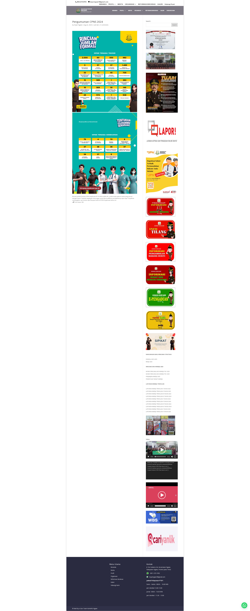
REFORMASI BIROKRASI (147, 4)
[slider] (160, 456)
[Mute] (172, 457)
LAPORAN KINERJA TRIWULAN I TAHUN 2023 (158, 389)
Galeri (112, 582)
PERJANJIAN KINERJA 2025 (153, 376)
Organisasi (114, 576)
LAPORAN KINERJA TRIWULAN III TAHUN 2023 (158, 394)
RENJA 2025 (149, 362)
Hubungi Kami (170, 4)
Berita (113, 570)
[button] (162, 450)
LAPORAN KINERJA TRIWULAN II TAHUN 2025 (158, 411)
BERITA (120, 4)
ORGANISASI (129, 4)
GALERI (160, 4)
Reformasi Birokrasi (117, 579)
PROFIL (111, 4)
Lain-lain (96, 25)
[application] (162, 450)
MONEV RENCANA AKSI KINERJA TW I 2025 (158, 371)
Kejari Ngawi (78, 25)
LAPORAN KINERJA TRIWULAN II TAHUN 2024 (158, 401)
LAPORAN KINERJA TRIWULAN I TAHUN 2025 (158, 409)
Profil (112, 573)
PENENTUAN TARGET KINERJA (154, 379)
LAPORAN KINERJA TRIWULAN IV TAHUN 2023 (158, 396)
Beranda (113, 567)
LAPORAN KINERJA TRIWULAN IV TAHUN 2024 (158, 406)
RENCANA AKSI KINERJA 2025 (154, 366)
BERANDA (103, 4)
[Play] (148, 457)
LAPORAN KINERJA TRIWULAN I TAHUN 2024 (158, 399)
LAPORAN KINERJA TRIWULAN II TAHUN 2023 (158, 391)
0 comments (104, 25)
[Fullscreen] (175, 457)
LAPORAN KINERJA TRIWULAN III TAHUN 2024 (158, 404)
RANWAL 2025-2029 (151, 359)
